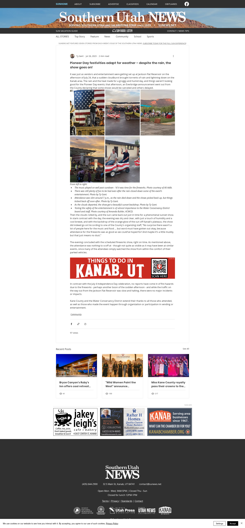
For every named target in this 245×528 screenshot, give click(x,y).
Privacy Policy (112, 523)
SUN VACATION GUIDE (67, 30)
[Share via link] (78, 324)
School (137, 36)
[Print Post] (85, 324)
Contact (139, 501)
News (107, 36)
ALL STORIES (62, 36)
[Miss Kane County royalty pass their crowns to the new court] (168, 365)
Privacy (115, 501)
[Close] (241, 523)
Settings (219, 523)
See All (186, 348)
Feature (94, 36)
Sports (150, 36)
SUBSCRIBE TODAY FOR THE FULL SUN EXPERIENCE (164, 43)
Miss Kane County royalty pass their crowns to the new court (168, 384)
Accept (233, 523)
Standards (126, 501)
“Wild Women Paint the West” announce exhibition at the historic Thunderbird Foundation (121, 384)
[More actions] (173, 56)
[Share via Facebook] (71, 324)
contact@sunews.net (150, 484)
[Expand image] (87, 113)
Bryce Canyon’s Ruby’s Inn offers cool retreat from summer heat (74, 384)
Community (122, 36)
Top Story (80, 36)
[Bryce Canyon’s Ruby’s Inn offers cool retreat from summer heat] (76, 365)
